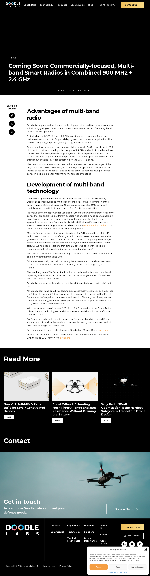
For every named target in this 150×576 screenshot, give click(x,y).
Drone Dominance (90, 539)
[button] (145, 549)
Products (62, 5)
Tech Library (109, 5)
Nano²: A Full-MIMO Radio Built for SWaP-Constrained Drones (24, 408)
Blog (90, 5)
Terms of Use (112, 572)
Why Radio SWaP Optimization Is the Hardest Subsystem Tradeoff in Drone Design (123, 409)
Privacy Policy (122, 572)
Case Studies (77, 5)
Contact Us (131, 5)
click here (103, 330)
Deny (118, 567)
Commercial (57, 532)
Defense (55, 525)
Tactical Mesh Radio (73, 539)
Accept (98, 567)
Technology (46, 5)
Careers (104, 534)
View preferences (137, 567)
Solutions (89, 532)
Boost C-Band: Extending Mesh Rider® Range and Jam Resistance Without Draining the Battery (74, 409)
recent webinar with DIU (96, 225)
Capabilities (30, 5)
